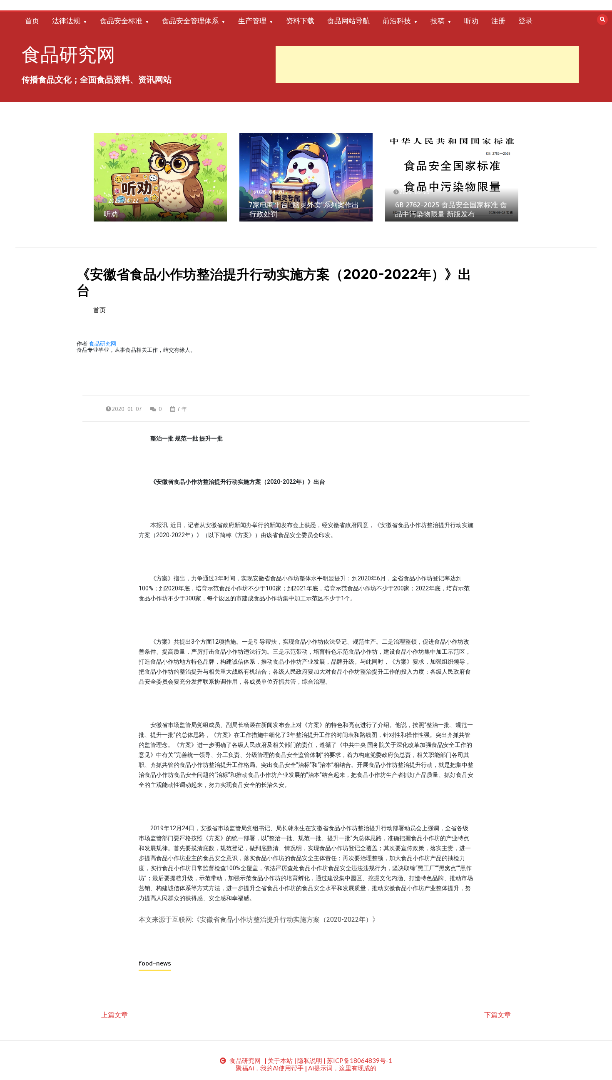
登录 (525, 21)
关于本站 (280, 1060)
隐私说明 (309, 1060)
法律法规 (66, 21)
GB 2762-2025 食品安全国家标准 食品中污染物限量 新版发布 (451, 209)
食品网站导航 (348, 21)
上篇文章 (114, 1014)
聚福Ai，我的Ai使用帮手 (270, 1068)
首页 (32, 21)
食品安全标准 (121, 21)
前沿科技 (397, 21)
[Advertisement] (427, 64)
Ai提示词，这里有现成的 (342, 1068)
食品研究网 (68, 55)
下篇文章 (497, 1014)
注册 (498, 21)
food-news (155, 963)
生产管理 (252, 21)
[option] (160, 177)
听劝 (471, 21)
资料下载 (300, 21)
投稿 (437, 21)
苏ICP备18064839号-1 (359, 1060)
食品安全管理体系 (190, 21)
